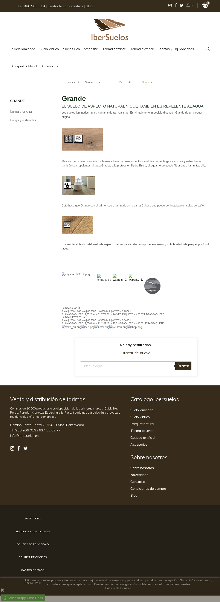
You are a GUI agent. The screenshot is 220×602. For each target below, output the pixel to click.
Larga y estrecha (23, 120)
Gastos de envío (32, 570)
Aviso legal (32, 518)
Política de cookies (33, 557)
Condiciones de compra (148, 488)
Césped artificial (142, 437)
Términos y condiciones (33, 531)
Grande (17, 101)
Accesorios (138, 444)
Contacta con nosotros (65, 6)
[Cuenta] (189, 5)
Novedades (139, 475)
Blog (89, 6)
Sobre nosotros (142, 468)
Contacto (137, 481)
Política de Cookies (118, 588)
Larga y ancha (21, 111)
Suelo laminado (141, 410)
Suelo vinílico (140, 417)
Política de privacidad (33, 544)
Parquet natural (142, 424)
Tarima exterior (142, 430)
